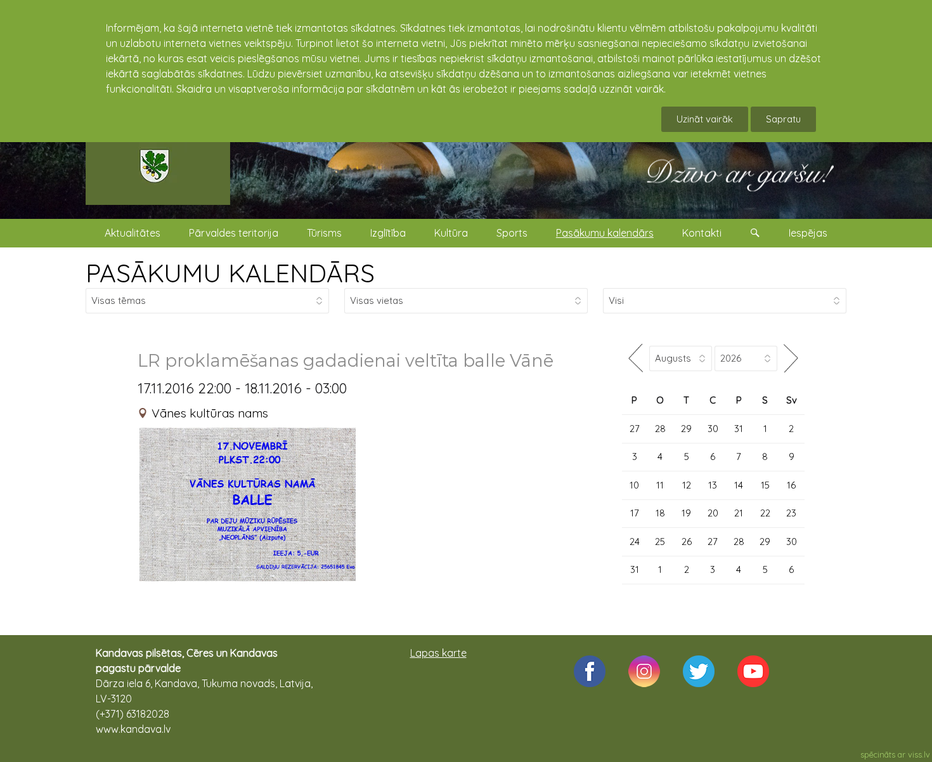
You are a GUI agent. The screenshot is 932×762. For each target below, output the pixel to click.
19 (686, 513)
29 (686, 429)
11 (660, 485)
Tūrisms (324, 233)
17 (634, 513)
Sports (511, 233)
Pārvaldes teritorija (233, 233)
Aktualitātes (132, 233)
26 (687, 541)
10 (634, 485)
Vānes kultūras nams (210, 413)
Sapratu (783, 119)
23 (791, 513)
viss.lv (919, 754)
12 (686, 485)
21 (738, 513)
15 (765, 485)
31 (738, 429)
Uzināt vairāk (704, 119)
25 (660, 541)
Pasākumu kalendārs (605, 233)
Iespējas (808, 233)
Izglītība (388, 233)
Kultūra (451, 233)
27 (635, 429)
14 (738, 485)
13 (712, 485)
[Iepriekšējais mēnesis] (635, 358)
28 (660, 429)
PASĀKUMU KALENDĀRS (230, 273)
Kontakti (702, 233)
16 (791, 485)
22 (765, 513)
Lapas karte (438, 653)
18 (660, 513)
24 (635, 541)
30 (713, 429)
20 (713, 513)
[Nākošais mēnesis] (791, 358)
